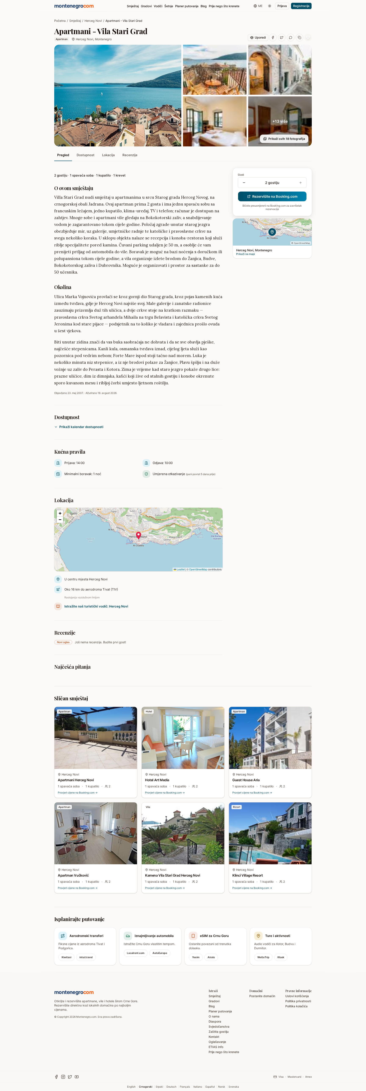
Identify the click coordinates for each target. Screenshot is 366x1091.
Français (185, 1086)
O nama (214, 1016)
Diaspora (215, 1021)
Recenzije (129, 155)
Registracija (301, 6)
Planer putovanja (186, 6)
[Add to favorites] (308, 37)
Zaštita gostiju (219, 1031)
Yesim (196, 957)
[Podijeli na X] (282, 37)
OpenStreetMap (198, 569)
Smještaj (133, 6)
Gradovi (146, 6)
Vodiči (158, 6)
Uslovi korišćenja (297, 996)
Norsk (221, 1086)
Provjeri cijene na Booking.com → (77, 792)
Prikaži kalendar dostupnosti (81, 427)
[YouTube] (77, 1077)
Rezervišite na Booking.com (274, 196)
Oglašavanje (217, 1042)
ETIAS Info (216, 1047)
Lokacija (108, 155)
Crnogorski (145, 1086)
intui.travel (86, 957)
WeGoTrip (263, 957)
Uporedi (260, 37)
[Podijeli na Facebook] (273, 37)
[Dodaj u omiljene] (131, 712)
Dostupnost (85, 155)
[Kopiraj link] (299, 37)
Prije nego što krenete (224, 6)
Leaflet (180, 569)
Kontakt (214, 1036)
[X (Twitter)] (70, 1077)
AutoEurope (159, 953)
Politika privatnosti (298, 1001)
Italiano (197, 1086)
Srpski (159, 1086)
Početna (60, 20)
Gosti (241, 174)
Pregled (63, 155)
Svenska (234, 1086)
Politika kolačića (296, 1006)
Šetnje (168, 6)
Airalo (211, 957)
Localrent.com (135, 953)
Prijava (282, 6)
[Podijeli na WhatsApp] (290, 37)
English (131, 1086)
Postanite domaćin (262, 996)
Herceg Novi (93, 20)
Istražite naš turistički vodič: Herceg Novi (96, 606)
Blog (204, 6)
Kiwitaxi (66, 957)
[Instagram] (63, 1077)
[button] (138, 535)
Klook (280, 957)
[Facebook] (56, 1077)
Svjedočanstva (219, 1026)
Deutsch (171, 1086)
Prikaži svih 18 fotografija (286, 138)
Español (210, 1086)
